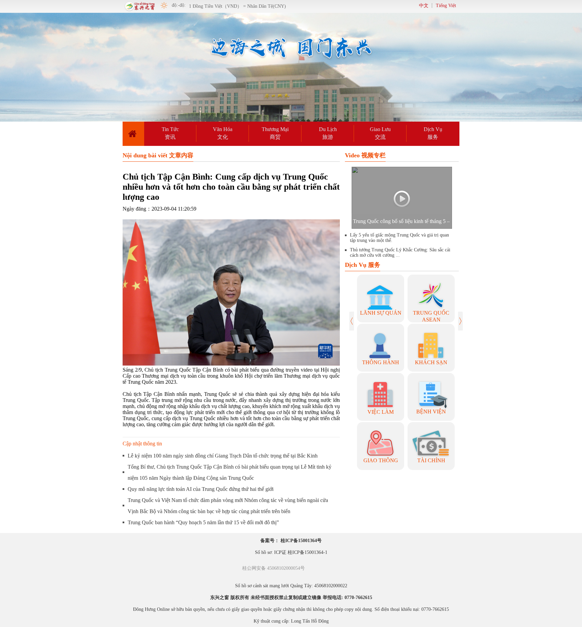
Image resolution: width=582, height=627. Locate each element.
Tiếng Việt (446, 5)
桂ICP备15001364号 (301, 540)
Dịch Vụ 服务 (362, 264)
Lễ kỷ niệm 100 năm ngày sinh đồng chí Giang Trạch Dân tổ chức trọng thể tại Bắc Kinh (223, 456)
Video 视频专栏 (365, 155)
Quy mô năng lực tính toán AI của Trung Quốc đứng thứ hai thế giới (200, 489)
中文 (423, 5)
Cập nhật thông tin (142, 443)
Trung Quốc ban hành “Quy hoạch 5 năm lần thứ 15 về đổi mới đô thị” (203, 522)
